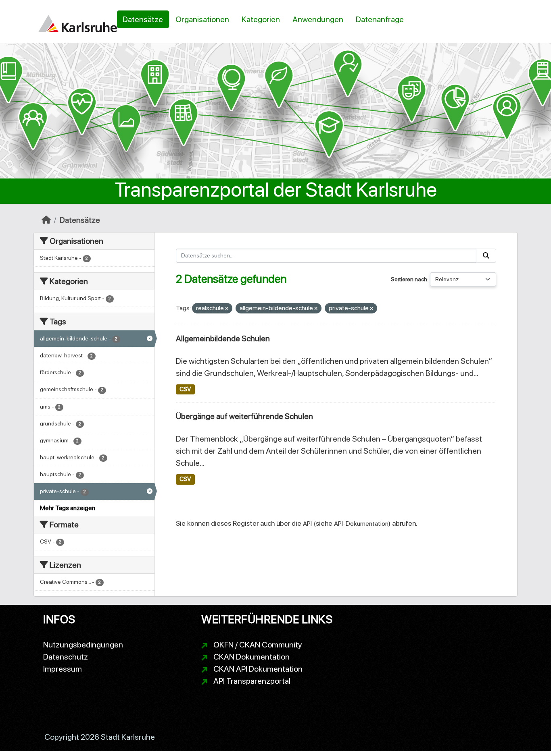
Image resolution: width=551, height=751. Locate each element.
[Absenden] (486, 256)
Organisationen (202, 19)
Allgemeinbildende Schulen (223, 338)
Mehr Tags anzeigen (67, 508)
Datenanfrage (380, 19)
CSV (185, 389)
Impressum (62, 669)
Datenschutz (65, 657)
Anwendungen (317, 19)
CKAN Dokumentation (251, 657)
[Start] (46, 220)
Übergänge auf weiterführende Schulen (244, 416)
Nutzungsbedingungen (83, 644)
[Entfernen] (226, 308)
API (307, 523)
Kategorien (261, 19)
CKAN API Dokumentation (258, 669)
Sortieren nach (409, 279)
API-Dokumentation (361, 523)
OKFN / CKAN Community (257, 644)
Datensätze (143, 19)
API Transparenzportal (251, 681)
